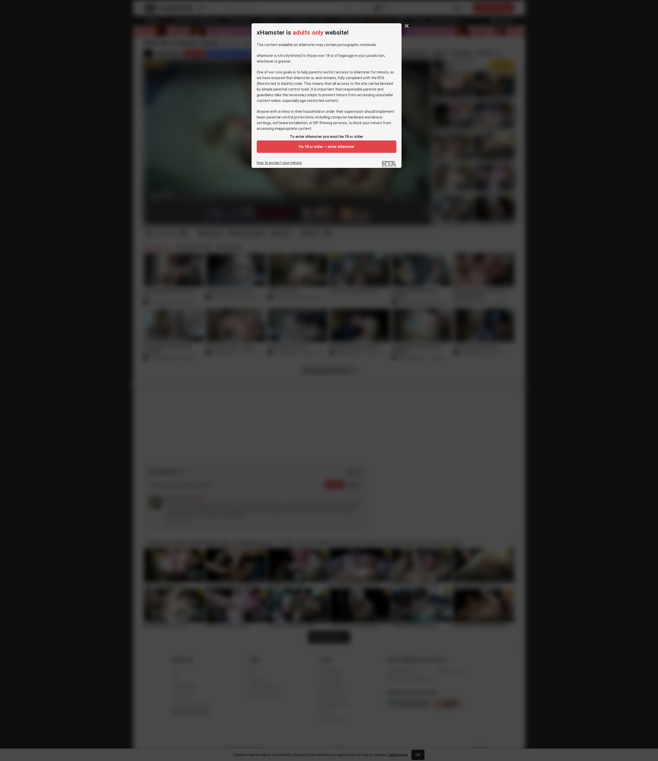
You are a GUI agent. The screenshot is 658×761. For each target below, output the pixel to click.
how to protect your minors (279, 163)
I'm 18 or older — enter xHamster (326, 147)
